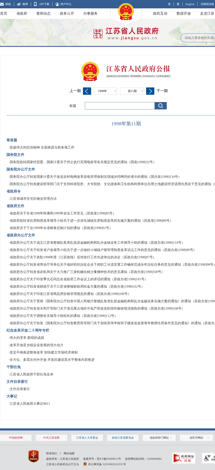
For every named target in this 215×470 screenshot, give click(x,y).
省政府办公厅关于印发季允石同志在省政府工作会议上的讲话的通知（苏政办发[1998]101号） (79, 279)
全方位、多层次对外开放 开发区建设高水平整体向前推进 (52, 359)
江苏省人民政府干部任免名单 (31, 374)
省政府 (21, 13)
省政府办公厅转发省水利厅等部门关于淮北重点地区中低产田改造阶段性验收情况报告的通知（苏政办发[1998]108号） (97, 308)
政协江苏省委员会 (123, 437)
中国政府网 (16, 437)
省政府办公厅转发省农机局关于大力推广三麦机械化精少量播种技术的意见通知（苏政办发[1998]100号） (87, 272)
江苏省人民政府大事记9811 (30, 403)
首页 (3, 13)
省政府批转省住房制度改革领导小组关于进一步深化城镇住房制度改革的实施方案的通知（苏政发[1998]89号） (91, 220)
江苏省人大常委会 (87, 437)
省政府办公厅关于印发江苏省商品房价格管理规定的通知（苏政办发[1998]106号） (70, 294)
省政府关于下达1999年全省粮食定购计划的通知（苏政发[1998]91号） (61, 228)
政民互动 (160, 13)
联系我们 (51, 453)
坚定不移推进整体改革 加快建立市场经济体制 (44, 352)
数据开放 (184, 13)
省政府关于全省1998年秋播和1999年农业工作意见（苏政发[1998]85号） (63, 213)
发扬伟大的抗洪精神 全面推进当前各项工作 (42, 147)
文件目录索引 (20, 389)
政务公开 (67, 13)
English (190, 4)
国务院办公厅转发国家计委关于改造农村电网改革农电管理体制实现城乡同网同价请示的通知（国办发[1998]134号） (95, 176)
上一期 (75, 91)
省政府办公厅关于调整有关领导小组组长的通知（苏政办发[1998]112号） (64, 316)
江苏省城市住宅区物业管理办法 (33, 198)
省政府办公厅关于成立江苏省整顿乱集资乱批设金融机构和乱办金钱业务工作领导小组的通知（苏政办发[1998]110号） (97, 242)
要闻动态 (43, 13)
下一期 (162, 91)
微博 (25, 4)
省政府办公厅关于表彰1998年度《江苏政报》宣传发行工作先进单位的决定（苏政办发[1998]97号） (83, 257)
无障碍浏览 (207, 4)
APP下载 (44, 4)
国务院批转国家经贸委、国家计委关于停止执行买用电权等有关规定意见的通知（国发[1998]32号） (83, 162)
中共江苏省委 (51, 437)
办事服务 (90, 13)
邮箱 (8, 4)
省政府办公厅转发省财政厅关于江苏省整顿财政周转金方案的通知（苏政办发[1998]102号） (77, 286)
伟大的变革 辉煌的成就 (27, 337)
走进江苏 (207, 13)
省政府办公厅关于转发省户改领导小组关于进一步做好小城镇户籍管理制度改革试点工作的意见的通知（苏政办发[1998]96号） (103, 250)
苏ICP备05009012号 (109, 458)
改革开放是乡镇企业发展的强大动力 (36, 345)
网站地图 (69, 453)
